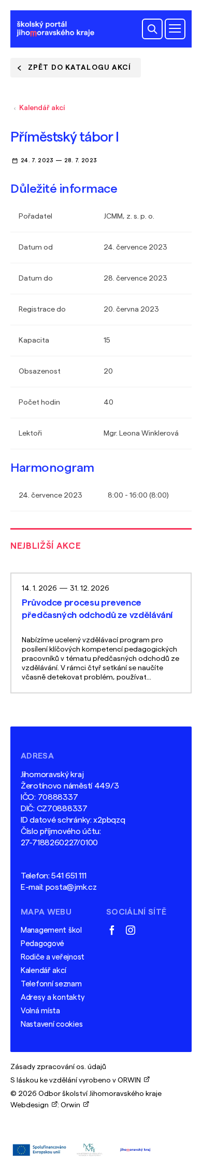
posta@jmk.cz (71, 887)
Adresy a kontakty (52, 997)
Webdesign (31, 1105)
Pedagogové (42, 944)
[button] (152, 29)
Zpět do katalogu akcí (80, 67)
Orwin (72, 1105)
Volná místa (40, 1011)
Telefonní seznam (51, 984)
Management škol (51, 930)
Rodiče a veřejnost (52, 957)
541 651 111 (68, 876)
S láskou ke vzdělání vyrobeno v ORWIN (77, 1080)
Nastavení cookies (51, 1024)
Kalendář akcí (42, 108)
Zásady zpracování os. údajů (58, 1067)
